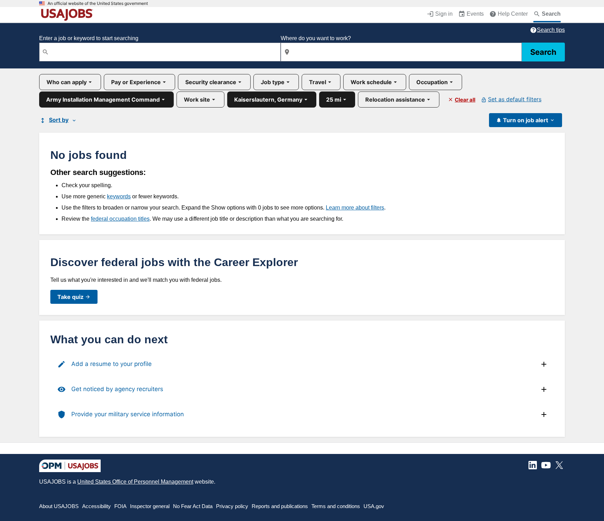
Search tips (551, 30)
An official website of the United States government (98, 3)
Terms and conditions (335, 506)
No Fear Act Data (193, 506)
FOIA (120, 506)
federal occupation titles (120, 219)
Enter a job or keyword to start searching (88, 38)
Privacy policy (232, 506)
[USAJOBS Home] (68, 14)
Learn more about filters (355, 208)
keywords (119, 196)
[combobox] (160, 52)
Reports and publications (280, 506)
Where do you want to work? (316, 38)
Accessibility (96, 506)
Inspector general (150, 506)
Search (543, 52)
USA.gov (374, 506)
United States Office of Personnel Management (135, 482)
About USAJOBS (59, 506)
